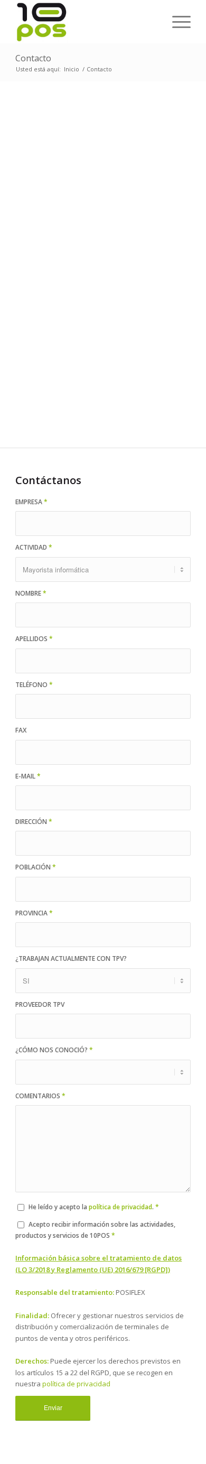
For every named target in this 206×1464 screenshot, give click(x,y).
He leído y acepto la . (94, 1206)
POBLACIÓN (35, 867)
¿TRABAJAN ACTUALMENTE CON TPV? (71, 958)
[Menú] (176, 22)
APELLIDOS (34, 638)
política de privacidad (120, 1206)
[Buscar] (151, 22)
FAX (20, 730)
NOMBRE (30, 593)
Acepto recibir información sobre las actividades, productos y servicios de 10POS (95, 1230)
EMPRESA (31, 501)
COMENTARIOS (40, 1095)
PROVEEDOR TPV (39, 1004)
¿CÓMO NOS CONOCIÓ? (54, 1049)
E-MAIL (28, 776)
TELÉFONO (34, 684)
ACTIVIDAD (33, 547)
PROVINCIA (34, 913)
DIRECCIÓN (33, 821)
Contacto (33, 58)
